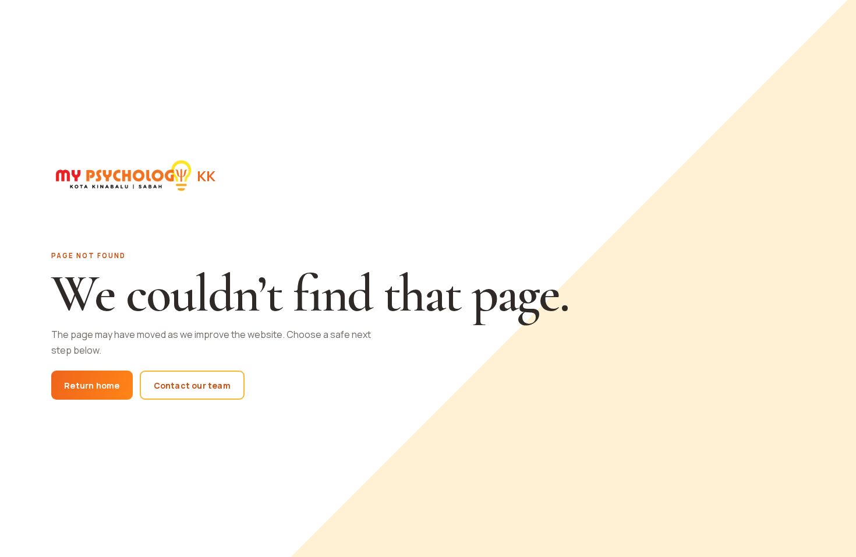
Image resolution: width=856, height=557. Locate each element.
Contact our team (192, 385)
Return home (91, 385)
